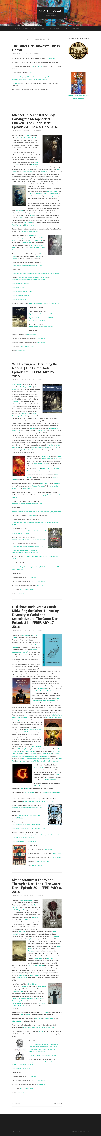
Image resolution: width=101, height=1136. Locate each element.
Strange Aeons (43, 471)
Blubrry (14, 259)
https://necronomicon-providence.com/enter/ (43, 1055)
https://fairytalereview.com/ (21, 283)
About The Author (30, 28)
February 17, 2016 (17, 630)
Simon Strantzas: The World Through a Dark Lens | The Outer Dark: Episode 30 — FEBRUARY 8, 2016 (37, 886)
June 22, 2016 (16, 53)
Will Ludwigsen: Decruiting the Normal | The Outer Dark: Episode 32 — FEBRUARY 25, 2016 (35, 370)
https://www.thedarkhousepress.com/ (24, 841)
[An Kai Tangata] (78, 93)
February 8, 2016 (17, 895)
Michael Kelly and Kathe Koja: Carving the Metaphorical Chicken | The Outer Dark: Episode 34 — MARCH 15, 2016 (35, 121)
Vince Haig (49, 196)
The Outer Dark (54, 28)
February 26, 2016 (17, 379)
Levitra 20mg (16, 83)
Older (16, 1103)
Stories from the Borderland (70, 28)
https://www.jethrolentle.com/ (21, 1068)
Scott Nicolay (50, 10)
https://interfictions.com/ (20, 299)
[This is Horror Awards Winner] (78, 60)
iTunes (39, 256)
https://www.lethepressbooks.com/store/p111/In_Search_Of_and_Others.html (36, 512)
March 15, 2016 (16, 130)
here (30, 73)
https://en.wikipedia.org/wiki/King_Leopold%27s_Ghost (29, 828)
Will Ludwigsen (17, 384)
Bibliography (43, 28)
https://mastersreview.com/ (21, 295)
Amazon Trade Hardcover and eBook (78, 95)
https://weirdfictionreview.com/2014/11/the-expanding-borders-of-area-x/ (36, 273)
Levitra (40, 1031)
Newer (58, 1103)
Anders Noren (81, 1131)
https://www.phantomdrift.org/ (22, 291)
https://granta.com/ (18, 287)
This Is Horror (39, 786)
